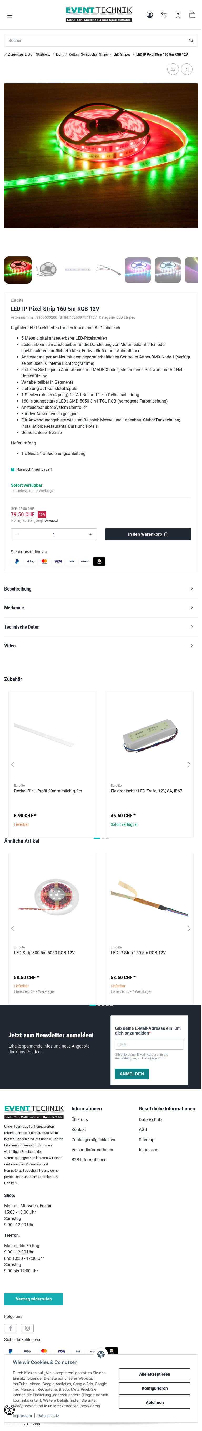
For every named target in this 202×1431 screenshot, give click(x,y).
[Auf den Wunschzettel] (187, 69)
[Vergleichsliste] (163, 14)
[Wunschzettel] (178, 14)
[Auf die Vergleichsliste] (173, 69)
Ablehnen (155, 1402)
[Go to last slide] (12, 764)
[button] (10, 15)
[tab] (97, 838)
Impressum (22, 1415)
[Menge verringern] (17, 534)
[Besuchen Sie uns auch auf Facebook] (10, 1328)
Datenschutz (48, 1415)
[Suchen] (191, 40)
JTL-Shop (32, 1424)
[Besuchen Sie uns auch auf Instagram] (27, 1328)
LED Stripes (125, 317)
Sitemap (146, 1139)
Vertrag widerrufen (34, 1298)
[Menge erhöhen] (90, 534)
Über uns (80, 1119)
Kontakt (79, 1129)
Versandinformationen (92, 1149)
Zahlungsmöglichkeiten (93, 1139)
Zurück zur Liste (19, 54)
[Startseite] (98, 15)
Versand (51, 521)
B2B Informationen (89, 1159)
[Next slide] (189, 764)
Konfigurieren (155, 1388)
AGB (143, 1129)
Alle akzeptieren (154, 1374)
